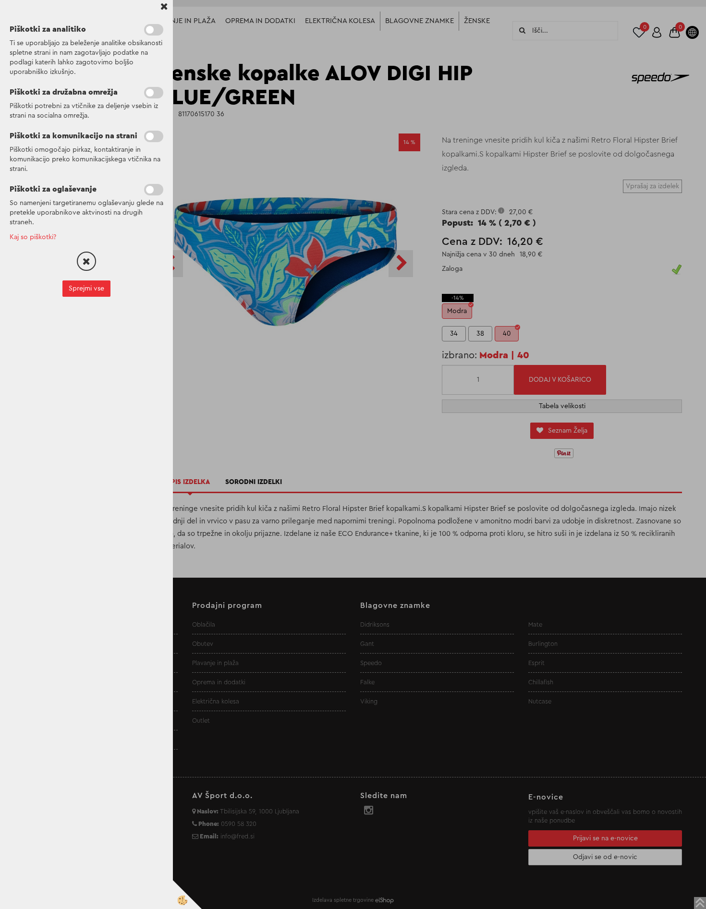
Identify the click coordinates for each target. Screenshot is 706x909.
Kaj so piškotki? (33, 237)
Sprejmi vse (86, 288)
